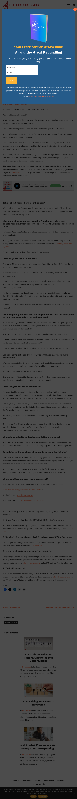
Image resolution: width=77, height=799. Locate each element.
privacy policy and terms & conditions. (41, 96)
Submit (11, 80)
